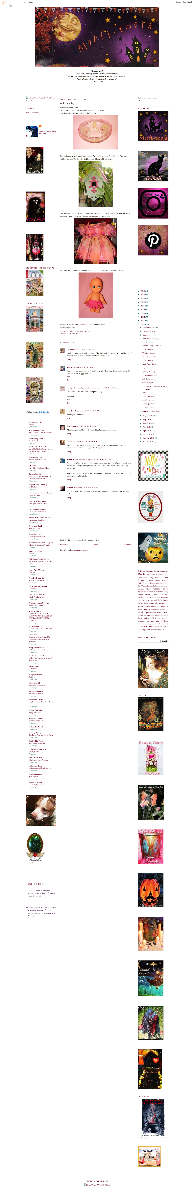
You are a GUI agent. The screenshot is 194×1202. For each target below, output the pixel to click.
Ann (68, 367)
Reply (69, 359)
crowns (157, 597)
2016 (143, 302)
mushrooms (151, 615)
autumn (141, 589)
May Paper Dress (148, 396)
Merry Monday (161, 580)
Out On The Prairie (36, 741)
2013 (143, 313)
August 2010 (148, 415)
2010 (143, 324)
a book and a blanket (153, 586)
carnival (140, 594)
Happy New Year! (35, 712)
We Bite (31, 553)
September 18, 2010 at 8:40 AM (87, 410)
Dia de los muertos (161, 571)
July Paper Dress (148, 379)
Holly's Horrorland (36, 647)
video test (32, 572)
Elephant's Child (35, 534)
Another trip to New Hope (37, 459)
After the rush (33, 776)
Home (96, 544)
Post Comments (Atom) (79, 550)
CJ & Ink (32, 465)
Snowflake (32, 589)
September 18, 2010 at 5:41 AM (83, 367)
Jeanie (69, 441)
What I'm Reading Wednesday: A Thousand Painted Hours (40, 477)
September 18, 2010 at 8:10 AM (106, 387)
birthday (156, 588)
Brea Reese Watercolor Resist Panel (41, 735)
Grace (69, 426)
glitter (140, 606)
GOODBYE (33, 668)
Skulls (31, 677)
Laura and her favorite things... (41, 492)
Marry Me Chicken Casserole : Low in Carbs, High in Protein (41, 450)
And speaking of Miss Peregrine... (40, 768)
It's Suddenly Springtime (37, 743)
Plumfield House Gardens (39, 602)
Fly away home (148, 367)
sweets (165, 623)
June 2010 (147, 423)
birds (148, 589)
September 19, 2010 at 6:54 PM (86, 487)
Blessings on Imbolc (36, 693)
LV (68, 349)
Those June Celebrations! (37, 511)
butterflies (159, 591)
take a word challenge (147, 626)
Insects (151, 580)
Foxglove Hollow (35, 674)
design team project (147, 599)
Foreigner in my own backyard (41, 542)
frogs (146, 603)
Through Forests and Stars (38, 503)
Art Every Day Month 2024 (38, 580)
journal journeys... (35, 495)
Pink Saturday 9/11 (149, 375)
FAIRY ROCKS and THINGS (40, 517)
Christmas (149, 571)
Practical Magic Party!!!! (151, 345)
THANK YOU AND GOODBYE (40, 628)
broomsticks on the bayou (146, 591)
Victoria (70, 487)
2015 (143, 305)
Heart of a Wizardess (37, 501)
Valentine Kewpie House (37, 685)
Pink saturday (147, 407)
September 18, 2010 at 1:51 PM (85, 441)
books (165, 588)
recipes (159, 620)
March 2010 (148, 434)
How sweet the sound (85, 324)
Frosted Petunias (35, 774)
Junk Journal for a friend (37, 520)
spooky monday (144, 623)
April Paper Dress (149, 364)
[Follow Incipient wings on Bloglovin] (38, 413)
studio (154, 624)
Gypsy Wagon (154, 577)
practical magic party (146, 621)
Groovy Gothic (34, 751)
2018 (143, 294)
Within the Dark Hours (38, 726)
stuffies (159, 624)
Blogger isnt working (36, 605)
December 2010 (149, 327)
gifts (156, 603)
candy (166, 591)
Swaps (157, 583)
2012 (143, 317)
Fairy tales (160, 574)
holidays (141, 609)
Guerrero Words (35, 550)
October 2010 (148, 335)
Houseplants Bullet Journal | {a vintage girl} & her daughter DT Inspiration (40, 639)
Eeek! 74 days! (34, 487)
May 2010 (147, 427)
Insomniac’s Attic (36, 699)
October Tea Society (37, 594)
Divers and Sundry (36, 526)
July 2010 (147, 419)
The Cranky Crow (36, 438)
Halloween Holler (36, 765)
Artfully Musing (35, 611)
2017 (143, 298)
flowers (140, 603)
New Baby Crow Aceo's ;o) (38, 785)
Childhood (141, 571)
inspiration (155, 609)
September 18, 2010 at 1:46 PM (84, 426)
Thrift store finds (148, 353)
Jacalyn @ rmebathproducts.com (80, 387)
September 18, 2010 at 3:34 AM (82, 349)
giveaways (163, 602)
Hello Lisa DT (34, 683)
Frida (166, 574)
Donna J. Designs (35, 732)
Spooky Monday (148, 342)
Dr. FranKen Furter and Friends (39, 650)
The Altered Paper (36, 757)
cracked (31, 424)
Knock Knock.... (34, 441)
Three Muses (34, 626)
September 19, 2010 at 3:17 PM (99, 459)
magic (146, 612)
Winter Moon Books (37, 655)
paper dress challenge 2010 (153, 616)
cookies (150, 597)
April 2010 (147, 430)
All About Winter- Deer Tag (38, 760)
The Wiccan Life (35, 457)
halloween (162, 606)
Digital (142, 574)
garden (151, 603)
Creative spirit (147, 382)
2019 (143, 291)
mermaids (152, 612)
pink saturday (74, 333)
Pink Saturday (67, 103)
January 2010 (148, 441)
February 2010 (149, 438)
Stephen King (148, 583)
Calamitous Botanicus (37, 509)
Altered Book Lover (37, 430)
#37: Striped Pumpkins (36, 720)
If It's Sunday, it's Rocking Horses (40, 432)
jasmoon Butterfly (36, 691)
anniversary (164, 586)
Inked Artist (33, 634)
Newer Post (64, 544)
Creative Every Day (37, 578)
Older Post (128, 544)
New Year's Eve (34, 528)
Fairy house (151, 574)
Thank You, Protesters (36, 597)
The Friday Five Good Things (39, 468)
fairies (165, 599)
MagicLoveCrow (35, 782)
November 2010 (149, 331)
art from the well (35, 421)
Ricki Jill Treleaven (36, 718)
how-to (147, 609)
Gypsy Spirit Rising (36, 569)
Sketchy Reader (35, 474)
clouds (148, 594)
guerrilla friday (150, 606)
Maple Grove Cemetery (38, 484)
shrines (166, 621)
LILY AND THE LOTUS (38, 586)
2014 (143, 309)
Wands (143, 586)
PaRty (140, 583)
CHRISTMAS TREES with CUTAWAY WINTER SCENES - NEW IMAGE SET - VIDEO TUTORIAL (41, 616)
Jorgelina (70, 410)
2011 (143, 320)
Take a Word (34, 666)
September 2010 (149, 338)
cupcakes (164, 597)
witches (161, 629)
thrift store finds (152, 630)
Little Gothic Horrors (37, 749)
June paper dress (148, 403)
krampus (162, 610)
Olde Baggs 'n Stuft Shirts (39, 559)
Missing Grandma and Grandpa (39, 545)
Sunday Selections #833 (37, 536)
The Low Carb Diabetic (38, 446)
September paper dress (150, 411)
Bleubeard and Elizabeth (76, 459)
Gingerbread (142, 577)
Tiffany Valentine (36, 710)
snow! (144, 392)
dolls (160, 600)
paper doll (159, 615)
